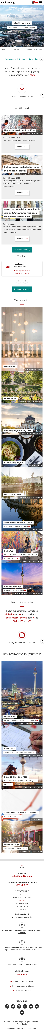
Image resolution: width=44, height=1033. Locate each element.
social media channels (16, 618)
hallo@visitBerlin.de (22, 876)
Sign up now (22, 885)
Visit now (22, 975)
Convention (22, 903)
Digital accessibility (32, 1022)
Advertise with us (22, 897)
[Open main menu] (40, 2)
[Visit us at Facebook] (7, 1006)
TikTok (16, 621)
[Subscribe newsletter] (22, 1012)
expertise (33, 964)
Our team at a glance (22, 289)
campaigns (17, 947)
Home (3, 49)
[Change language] (37, 2)
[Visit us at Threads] (13, 1006)
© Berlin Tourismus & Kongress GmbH (22, 1028)
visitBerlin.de (22, 891)
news (32, 75)
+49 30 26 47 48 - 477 (23, 273)
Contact (22, 59)
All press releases (21, 250)
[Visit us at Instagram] (19, 1006)
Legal (21, 1022)
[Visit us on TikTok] (25, 1006)
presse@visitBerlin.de (22, 271)
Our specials (33, 59)
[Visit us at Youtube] (31, 1006)
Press (22, 900)
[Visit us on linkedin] (37, 1006)
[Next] (25, 280)
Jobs (22, 894)
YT (29, 621)
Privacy (15, 1022)
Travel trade (22, 906)
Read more (21, 147)
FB (21, 621)
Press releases (10, 59)
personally (22, 933)
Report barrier (22, 1024)
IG (34, 618)
